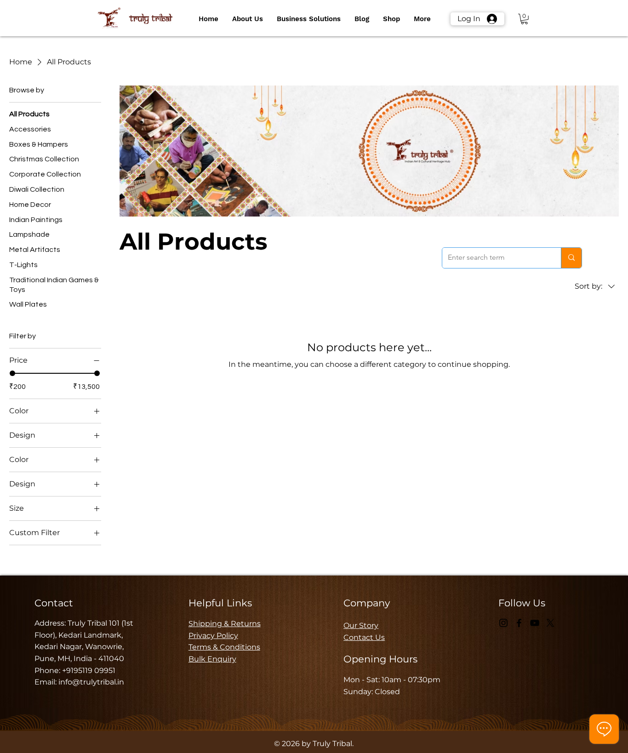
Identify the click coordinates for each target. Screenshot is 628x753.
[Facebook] (519, 622)
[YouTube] (534, 622)
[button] (247, 19)
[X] (550, 622)
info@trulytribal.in (91, 682)
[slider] (12, 373)
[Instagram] (503, 622)
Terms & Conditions (224, 647)
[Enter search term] (571, 258)
